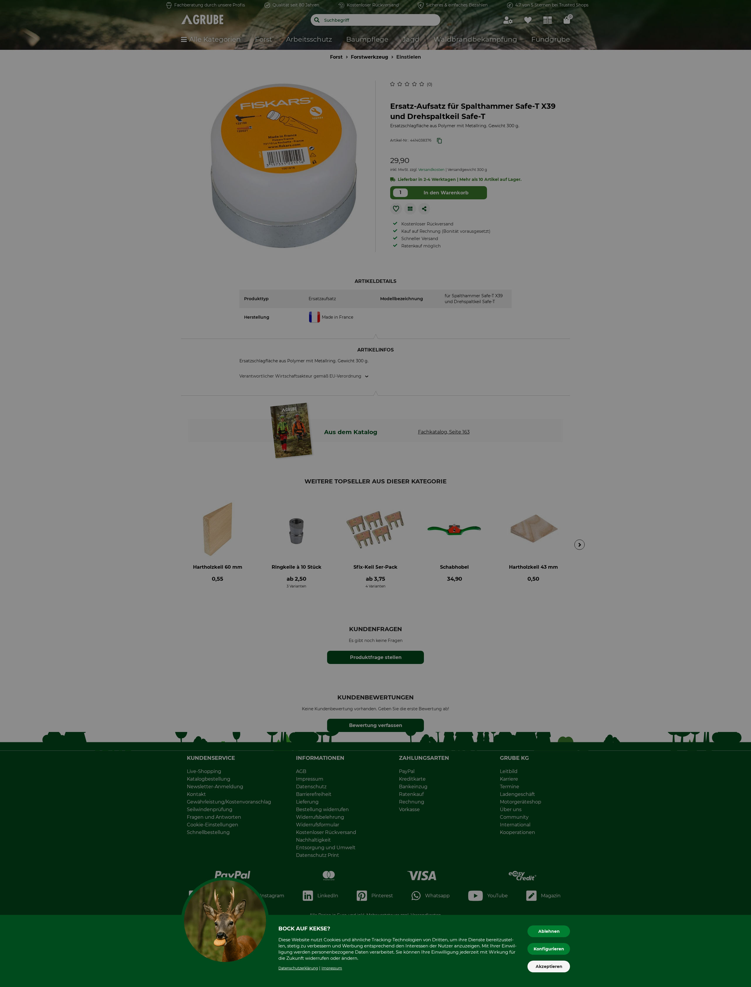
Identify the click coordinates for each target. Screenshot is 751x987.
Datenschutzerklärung (298, 968)
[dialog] (375, 493)
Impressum (332, 968)
